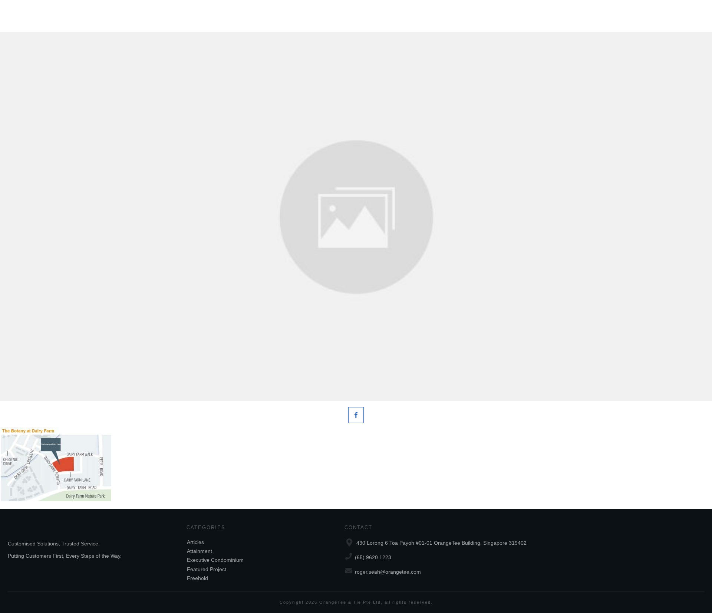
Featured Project (206, 569)
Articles (195, 542)
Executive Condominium (215, 560)
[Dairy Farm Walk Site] (356, 216)
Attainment (199, 551)
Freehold (197, 578)
